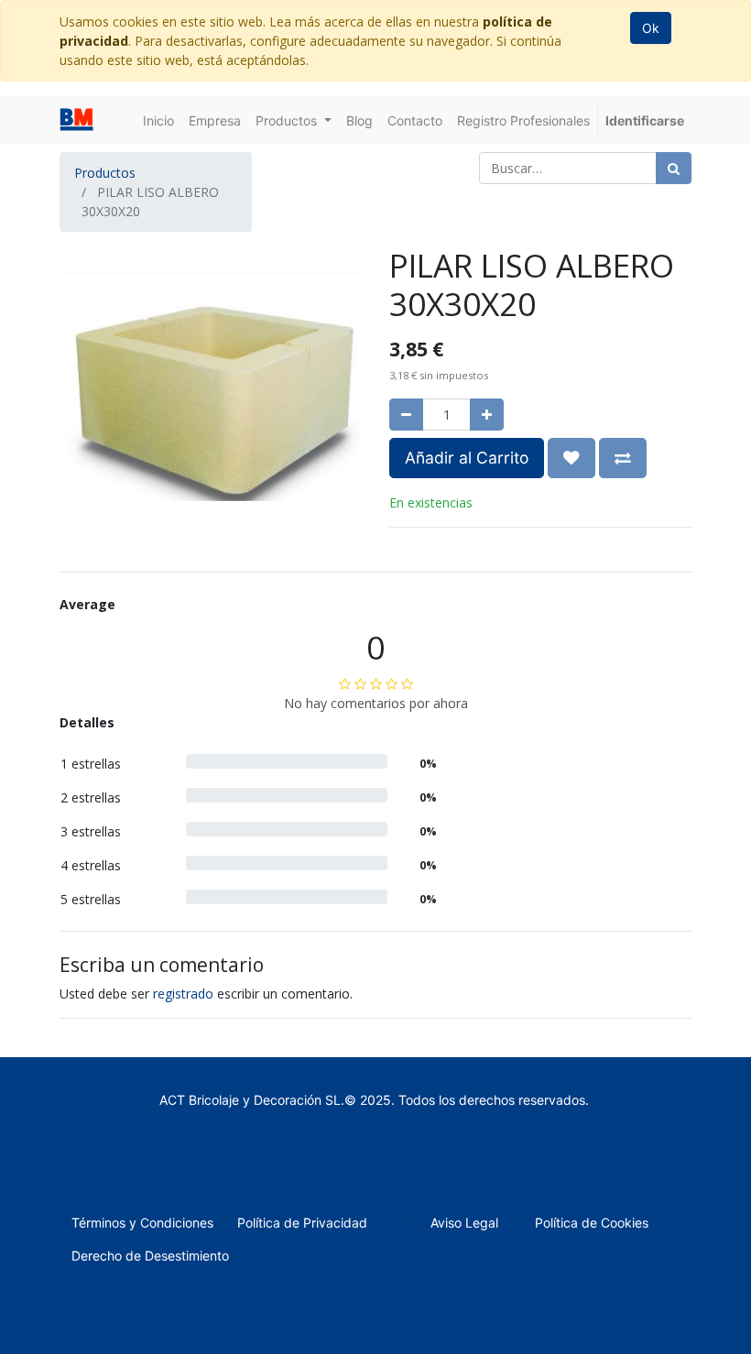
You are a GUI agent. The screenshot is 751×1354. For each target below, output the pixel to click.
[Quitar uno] (406, 415)
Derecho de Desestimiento (150, 1255)
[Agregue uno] (487, 415)
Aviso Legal (464, 1222)
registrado (183, 993)
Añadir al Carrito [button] (466, 457)
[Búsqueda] (673, 168)
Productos (105, 172)
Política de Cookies (591, 1222)
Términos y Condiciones (142, 1222)
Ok (650, 28)
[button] (571, 458)
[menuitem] (158, 120)
